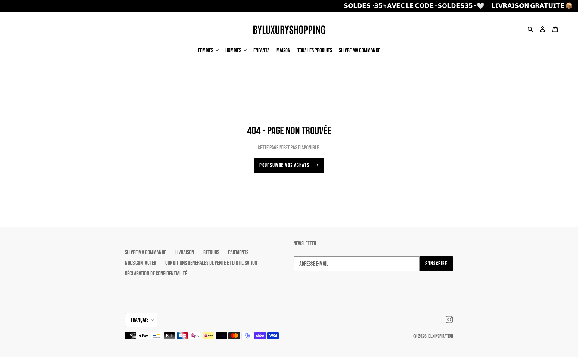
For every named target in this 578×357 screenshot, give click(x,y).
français (139, 320)
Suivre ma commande (145, 252)
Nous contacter (140, 263)
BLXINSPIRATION (440, 336)
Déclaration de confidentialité (156, 273)
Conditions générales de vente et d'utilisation (211, 263)
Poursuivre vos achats (284, 165)
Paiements (238, 252)
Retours (211, 252)
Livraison (184, 252)
